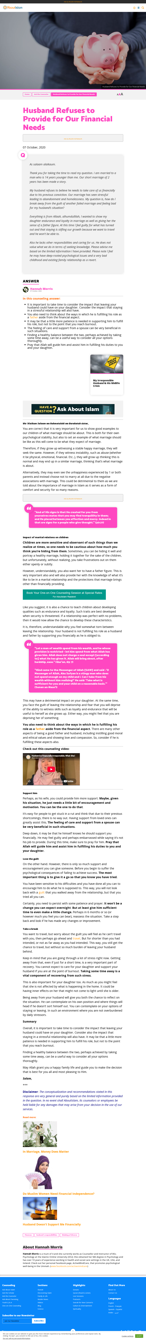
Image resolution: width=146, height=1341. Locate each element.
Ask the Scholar (8, 1293)
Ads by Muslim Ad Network (73, 2)
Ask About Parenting (10, 1299)
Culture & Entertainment (82, 1305)
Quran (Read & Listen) (81, 1293)
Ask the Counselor (41, 94)
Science (40, 1309)
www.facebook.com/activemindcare (69, 1266)
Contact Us (112, 1293)
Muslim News (43, 1299)
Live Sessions (78, 1296)
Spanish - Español (115, 1309)
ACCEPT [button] (139, 1336)
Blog (39, 1305)
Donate (76, 1289)
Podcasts (76, 1299)
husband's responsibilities (46, 1235)
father (34, 317)
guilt (42, 892)
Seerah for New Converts (83, 1302)
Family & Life (43, 1296)
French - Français (115, 1306)
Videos (40, 1302)
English (111, 1303)
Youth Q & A (7, 1302)
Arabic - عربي (113, 1312)
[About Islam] (12, 7)
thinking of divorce (69, 1235)
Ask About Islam (8, 1289)
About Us (112, 1289)
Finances (28, 1235)
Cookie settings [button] (127, 1336)
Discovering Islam (45, 1293)
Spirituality (77, 1309)
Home (27, 94)
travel (76, 938)
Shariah (40, 1289)
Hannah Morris (41, 289)
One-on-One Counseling (11, 1305)
